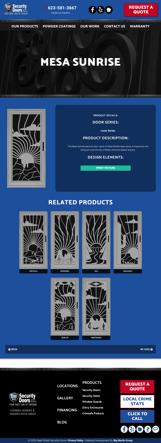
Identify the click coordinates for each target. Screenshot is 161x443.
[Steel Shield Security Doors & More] (20, 9)
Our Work (89, 26)
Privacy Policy (75, 440)
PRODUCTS (92, 383)
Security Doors (91, 390)
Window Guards (92, 402)
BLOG (61, 422)
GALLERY (61, 398)
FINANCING (61, 410)
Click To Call (137, 416)
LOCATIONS (61, 386)
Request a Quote (141, 10)
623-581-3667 (62, 8)
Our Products (24, 26)
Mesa (14, 349)
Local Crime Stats (137, 402)
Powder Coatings (59, 26)
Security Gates (91, 396)
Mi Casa (145, 349)
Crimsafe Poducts (93, 413)
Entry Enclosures (92, 408)
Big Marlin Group (123, 440)
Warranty (140, 26)
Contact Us (114, 26)
